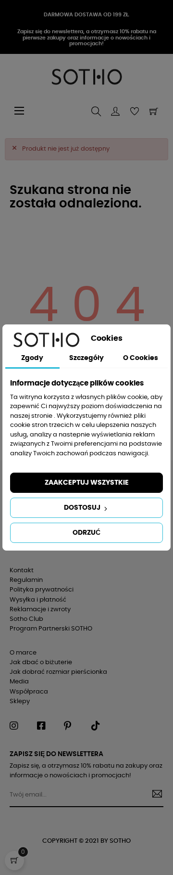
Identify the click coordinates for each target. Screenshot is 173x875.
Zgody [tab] (32, 358)
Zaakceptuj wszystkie (87, 482)
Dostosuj (83, 507)
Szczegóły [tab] (86, 358)
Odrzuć (86, 532)
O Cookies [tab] (140, 358)
